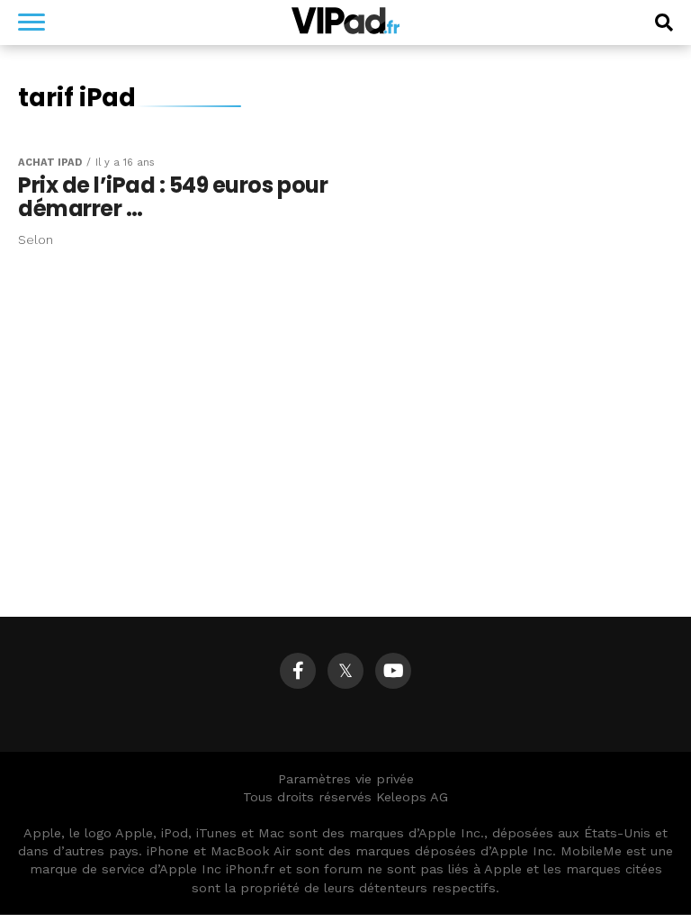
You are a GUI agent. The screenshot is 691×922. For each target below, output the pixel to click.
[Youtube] (393, 671)
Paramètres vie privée (346, 779)
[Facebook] (298, 671)
